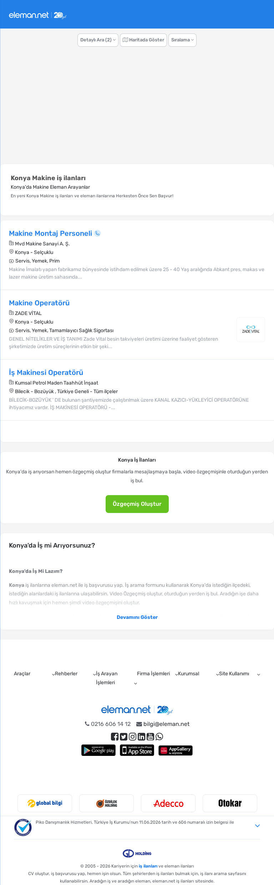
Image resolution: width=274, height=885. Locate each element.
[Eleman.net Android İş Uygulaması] (98, 750)
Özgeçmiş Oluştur (137, 503)
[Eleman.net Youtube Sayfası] (150, 737)
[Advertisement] (137, 109)
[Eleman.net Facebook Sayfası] (114, 737)
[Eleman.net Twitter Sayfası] (123, 737)
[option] (45, 803)
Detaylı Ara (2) (96, 39)
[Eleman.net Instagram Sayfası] (132, 737)
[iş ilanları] (37, 14)
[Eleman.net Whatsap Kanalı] (159, 737)
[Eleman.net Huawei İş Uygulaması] (175, 750)
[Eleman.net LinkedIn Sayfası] (141, 737)
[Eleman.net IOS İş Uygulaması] (137, 750)
